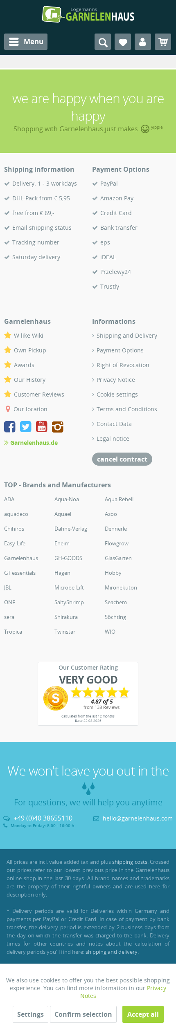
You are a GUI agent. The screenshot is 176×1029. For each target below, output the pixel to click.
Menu (33, 41)
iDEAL (108, 257)
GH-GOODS (68, 558)
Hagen (62, 572)
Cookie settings (117, 394)
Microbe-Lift (69, 587)
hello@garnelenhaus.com (138, 818)
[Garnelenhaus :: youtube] (43, 428)
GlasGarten (118, 558)
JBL (7, 587)
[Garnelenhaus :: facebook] (11, 428)
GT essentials (20, 572)
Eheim (62, 543)
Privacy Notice (116, 379)
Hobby (113, 572)
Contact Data (114, 424)
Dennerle (116, 528)
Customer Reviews (39, 394)
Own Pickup (30, 350)
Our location (30, 409)
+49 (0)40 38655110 (43, 818)
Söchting (115, 617)
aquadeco (16, 514)
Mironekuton (121, 587)
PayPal (109, 183)
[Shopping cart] (163, 42)
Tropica (13, 631)
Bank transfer (119, 227)
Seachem (116, 602)
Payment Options (120, 350)
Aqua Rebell (119, 499)
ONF (9, 602)
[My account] (143, 42)
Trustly (109, 286)
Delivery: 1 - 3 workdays (44, 183)
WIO (110, 631)
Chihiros (14, 528)
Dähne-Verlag (70, 528)
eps (105, 242)
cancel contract (122, 459)
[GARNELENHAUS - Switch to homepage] (88, 14)
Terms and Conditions (127, 409)
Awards (24, 365)
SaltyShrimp (69, 602)
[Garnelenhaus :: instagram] (57, 428)
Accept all (143, 1014)
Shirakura (66, 617)
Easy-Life (14, 543)
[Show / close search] (103, 42)
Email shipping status (42, 227)
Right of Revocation (123, 365)
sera (9, 617)
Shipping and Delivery (127, 335)
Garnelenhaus (21, 558)
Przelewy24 (115, 272)
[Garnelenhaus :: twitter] (27, 428)
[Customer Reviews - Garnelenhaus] (88, 698)
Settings (30, 1014)
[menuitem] (25, 42)
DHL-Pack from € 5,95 (41, 198)
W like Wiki (28, 335)
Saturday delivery (36, 257)
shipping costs (129, 861)
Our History (29, 379)
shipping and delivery (112, 951)
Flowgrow (117, 543)
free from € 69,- (33, 213)
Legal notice (113, 438)
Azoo (111, 514)
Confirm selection (83, 1014)
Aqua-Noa (66, 499)
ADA (9, 499)
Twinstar (64, 631)
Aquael (62, 514)
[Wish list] (123, 42)
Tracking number (35, 242)
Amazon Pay (116, 198)
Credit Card (116, 213)
